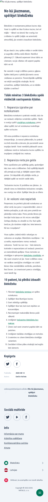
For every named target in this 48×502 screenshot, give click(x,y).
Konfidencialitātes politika (16, 443)
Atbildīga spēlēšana (13, 438)
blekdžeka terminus (23, 292)
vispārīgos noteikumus (26, 122)
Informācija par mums (14, 434)
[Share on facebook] (17, 364)
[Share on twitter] (7, 364)
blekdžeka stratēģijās (32, 255)
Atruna (7, 447)
